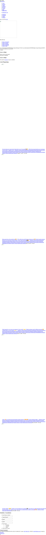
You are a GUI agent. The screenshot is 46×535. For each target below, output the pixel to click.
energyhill (2, 532)
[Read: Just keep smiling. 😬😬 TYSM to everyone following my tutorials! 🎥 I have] (3, 423)
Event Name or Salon (6, 515)
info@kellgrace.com (37, 531)
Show (7, 527)
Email (3, 521)
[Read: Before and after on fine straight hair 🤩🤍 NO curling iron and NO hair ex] (3, 154)
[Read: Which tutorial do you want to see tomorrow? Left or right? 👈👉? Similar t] (3, 244)
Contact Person (5, 517)
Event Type (4, 523)
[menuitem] (24, 3)
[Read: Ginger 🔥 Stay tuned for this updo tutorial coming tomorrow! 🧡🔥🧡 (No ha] (3, 334)
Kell (7, 19)
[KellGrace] (2, 1)
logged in (6, 59)
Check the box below (6, 528)
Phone (3, 519)
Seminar (7, 526)
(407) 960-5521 (26, 531)
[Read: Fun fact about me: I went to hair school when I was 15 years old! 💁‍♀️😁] (3, 64)
